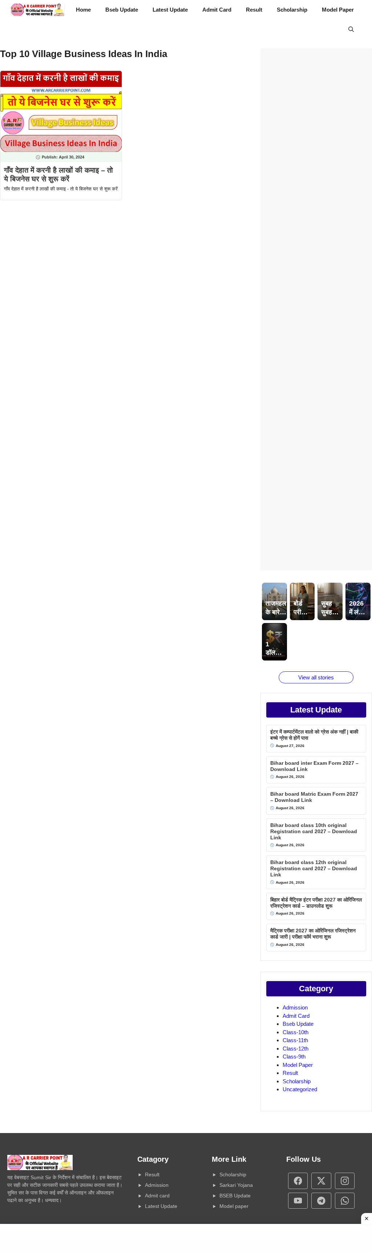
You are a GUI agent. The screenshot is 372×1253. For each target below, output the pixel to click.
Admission (295, 1007)
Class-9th (294, 1056)
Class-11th (295, 1040)
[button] (351, 29)
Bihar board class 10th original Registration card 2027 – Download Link (313, 831)
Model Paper (338, 10)
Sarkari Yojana (236, 1185)
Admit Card (216, 10)
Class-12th (295, 1048)
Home (83, 10)
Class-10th (295, 1032)
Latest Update (170, 10)
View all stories (316, 677)
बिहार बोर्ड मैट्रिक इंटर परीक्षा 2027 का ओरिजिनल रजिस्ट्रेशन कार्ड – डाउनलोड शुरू (316, 903)
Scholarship (292, 10)
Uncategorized (300, 1089)
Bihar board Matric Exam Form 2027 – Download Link (314, 797)
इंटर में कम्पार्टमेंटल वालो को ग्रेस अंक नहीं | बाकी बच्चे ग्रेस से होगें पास (314, 735)
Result (254, 10)
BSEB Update (235, 1195)
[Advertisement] (316, 309)
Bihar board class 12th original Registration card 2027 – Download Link (313, 868)
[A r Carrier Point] (38, 10)
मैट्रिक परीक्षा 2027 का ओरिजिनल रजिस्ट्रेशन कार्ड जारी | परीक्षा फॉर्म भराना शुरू (313, 934)
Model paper (233, 1206)
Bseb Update (121, 10)
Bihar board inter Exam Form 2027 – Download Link (314, 766)
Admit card (157, 1195)
